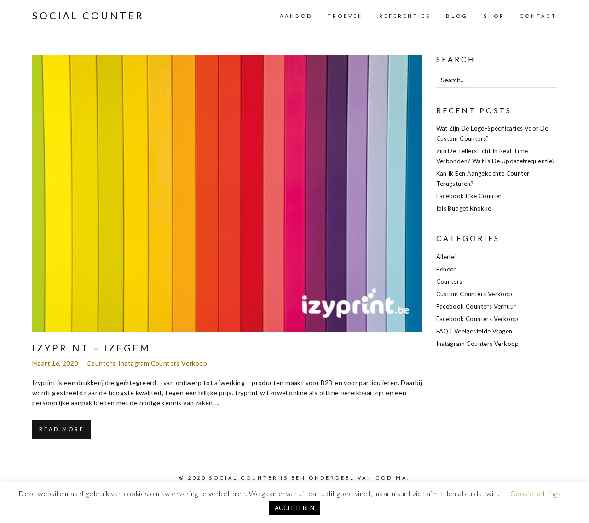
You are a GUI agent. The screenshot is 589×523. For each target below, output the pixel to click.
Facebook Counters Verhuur (476, 306)
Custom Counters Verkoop (474, 294)
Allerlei (446, 256)
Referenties (405, 16)
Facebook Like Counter (469, 196)
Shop (494, 16)
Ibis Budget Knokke (463, 208)
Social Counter (88, 16)
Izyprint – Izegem (91, 347)
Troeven (346, 16)
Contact (538, 16)
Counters (101, 363)
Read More (61, 429)
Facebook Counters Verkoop (477, 318)
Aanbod (296, 16)
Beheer (446, 269)
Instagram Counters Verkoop (162, 363)
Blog (457, 16)
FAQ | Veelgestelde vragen (474, 331)
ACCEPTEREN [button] (294, 508)
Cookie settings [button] (535, 493)
